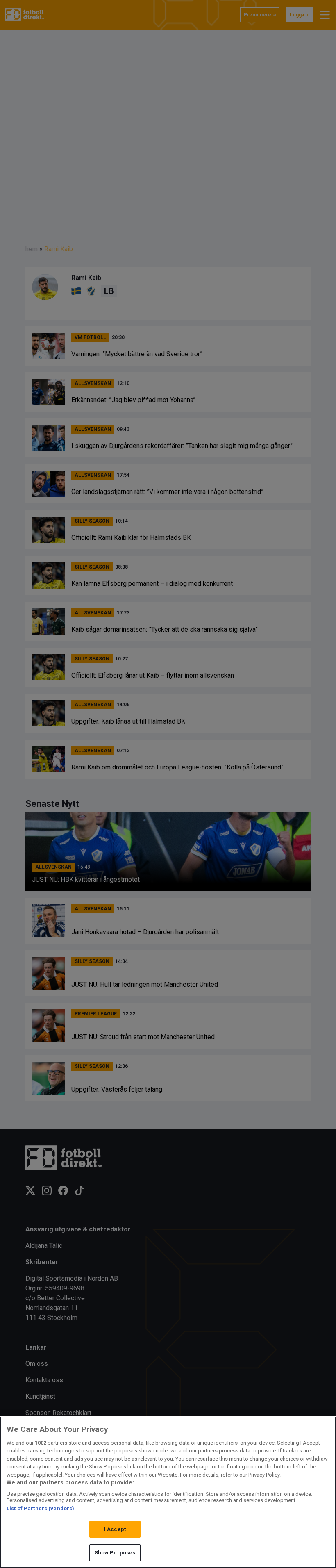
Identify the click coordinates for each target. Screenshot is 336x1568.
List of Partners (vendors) (40, 1508)
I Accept (115, 1529)
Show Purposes (115, 1553)
